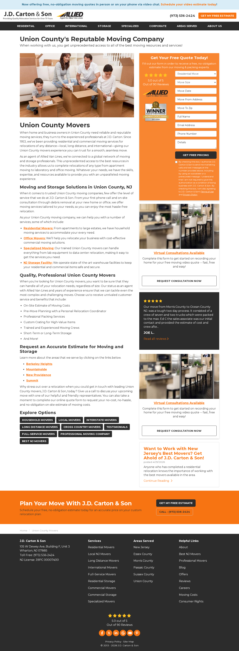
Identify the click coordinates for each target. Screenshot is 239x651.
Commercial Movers (102, 588)
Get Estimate (217, 15)
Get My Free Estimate (176, 503)
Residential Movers (101, 547)
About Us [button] (215, 26)
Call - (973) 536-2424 (174, 511)
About (183, 547)
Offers (183, 574)
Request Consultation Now (179, 281)
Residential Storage (101, 581)
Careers (184, 588)
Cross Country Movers (82, 427)
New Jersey (141, 547)
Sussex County (143, 574)
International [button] (76, 26)
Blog (182, 567)
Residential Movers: (38, 228)
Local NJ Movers (99, 554)
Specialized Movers (101, 601)
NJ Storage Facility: (38, 262)
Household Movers (37, 420)
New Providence (38, 375)
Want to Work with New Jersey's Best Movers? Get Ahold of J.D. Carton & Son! (174, 453)
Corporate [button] (157, 26)
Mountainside (36, 369)
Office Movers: (34, 238)
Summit (32, 380)
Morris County (143, 560)
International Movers (102, 567)
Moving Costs (188, 594)
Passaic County (143, 567)
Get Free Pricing (196, 155)
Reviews (184, 581)
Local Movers (70, 420)
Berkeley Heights (39, 364)
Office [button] (50, 26)
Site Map (128, 641)
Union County (143, 581)
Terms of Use (207, 191)
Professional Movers (193, 560)
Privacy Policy (190, 194)
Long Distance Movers (40, 427)
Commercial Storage (102, 594)
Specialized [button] (130, 26)
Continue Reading (156, 480)
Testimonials (117, 427)
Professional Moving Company (85, 434)
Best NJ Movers (34, 441)
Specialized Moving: (39, 248)
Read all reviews (155, 338)
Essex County (142, 554)
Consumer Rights (191, 601)
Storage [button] (104, 26)
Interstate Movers (101, 420)
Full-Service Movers (38, 434)
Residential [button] (26, 26)
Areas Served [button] (187, 26)
